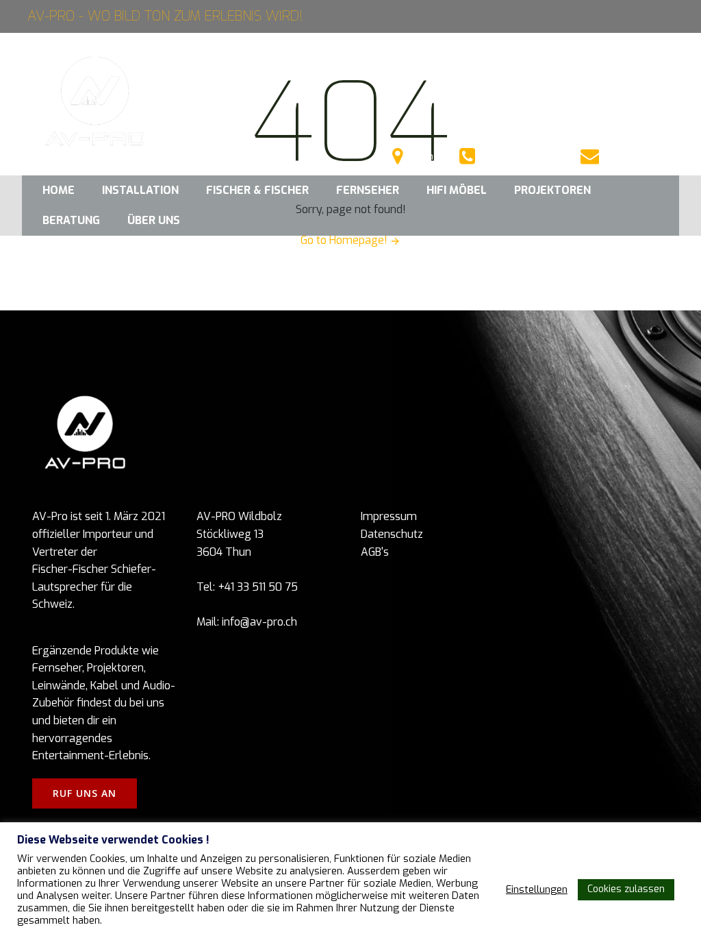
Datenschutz (392, 534)
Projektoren (552, 190)
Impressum (389, 516)
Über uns (153, 220)
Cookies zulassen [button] (626, 889)
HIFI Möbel (456, 190)
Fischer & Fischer (257, 190)
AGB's (375, 552)
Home (58, 190)
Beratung (71, 220)
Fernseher (367, 190)
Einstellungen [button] (537, 889)
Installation (140, 190)
